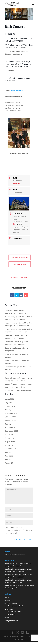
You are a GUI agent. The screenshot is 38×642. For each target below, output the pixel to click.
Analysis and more (11, 621)
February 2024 (10, 420)
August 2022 (10, 442)
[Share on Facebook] (12, 295)
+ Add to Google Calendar (19, 257)
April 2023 (9, 435)
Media (7, 618)
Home (7, 597)
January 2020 (10, 459)
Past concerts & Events (16, 606)
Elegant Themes (18, 636)
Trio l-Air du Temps (14, 611)
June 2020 (9, 456)
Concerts (17, 242)
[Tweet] (16, 295)
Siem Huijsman (10, 378)
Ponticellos (12, 614)
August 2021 (9, 445)
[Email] (26, 295)
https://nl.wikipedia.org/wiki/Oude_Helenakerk (20, 229)
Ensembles (9, 609)
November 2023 (11, 427)
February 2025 (10, 406)
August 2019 (9, 463)
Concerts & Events (11, 603)
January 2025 (10, 410)
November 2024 (11, 413)
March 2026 (9, 399)
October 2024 (10, 417)
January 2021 (10, 452)
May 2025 (9, 403)
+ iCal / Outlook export (19, 264)
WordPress (19, 639)
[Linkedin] (21, 295)
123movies (9, 391)
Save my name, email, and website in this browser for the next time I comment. (18, 530)
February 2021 (10, 449)
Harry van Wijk (16, 90)
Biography (8, 600)
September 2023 (11, 431)
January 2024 (10, 424)
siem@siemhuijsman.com (16, 555)
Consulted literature (23, 391)
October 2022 (10, 438)
